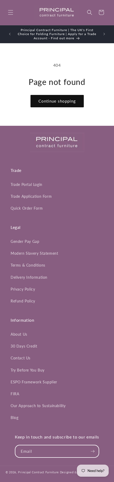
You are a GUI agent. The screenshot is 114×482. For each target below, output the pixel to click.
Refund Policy (23, 301)
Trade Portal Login (26, 184)
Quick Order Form (27, 208)
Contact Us (20, 358)
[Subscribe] (93, 451)
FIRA (15, 394)
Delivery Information (29, 277)
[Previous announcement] (10, 34)
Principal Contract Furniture (38, 472)
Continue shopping (57, 101)
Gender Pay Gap (25, 241)
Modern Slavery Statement (34, 253)
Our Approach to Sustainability (38, 405)
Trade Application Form (31, 196)
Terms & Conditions (28, 265)
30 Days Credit (24, 346)
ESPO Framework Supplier (34, 382)
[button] (10, 12)
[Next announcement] (104, 34)
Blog (14, 417)
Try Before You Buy (28, 370)
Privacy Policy (23, 289)
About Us (19, 334)
